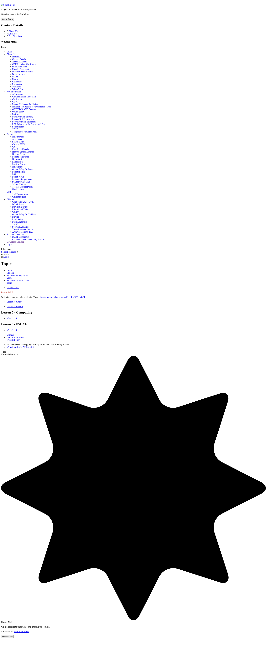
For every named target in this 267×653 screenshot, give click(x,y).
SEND (15, 129)
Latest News (17, 162)
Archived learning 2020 (22, 232)
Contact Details (19, 59)
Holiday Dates (18, 154)
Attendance (17, 139)
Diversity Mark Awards (22, 71)
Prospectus (17, 84)
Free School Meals (20, 149)
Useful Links (18, 189)
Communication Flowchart (24, 97)
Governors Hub (19, 197)
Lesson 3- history (14, 302)
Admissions (17, 94)
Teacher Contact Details (22, 187)
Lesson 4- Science (15, 306)
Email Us (12, 34)
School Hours (18, 142)
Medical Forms (18, 164)
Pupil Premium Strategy (22, 117)
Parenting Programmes (22, 179)
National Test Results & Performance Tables (31, 107)
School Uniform (19, 184)
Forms (15, 79)
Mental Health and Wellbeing (25, 104)
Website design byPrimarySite (21, 347)
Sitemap (10, 335)
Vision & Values (19, 61)
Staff (9, 192)
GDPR (15, 102)
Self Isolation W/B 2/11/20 (18, 280)
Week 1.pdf (12, 318)
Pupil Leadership (19, 222)
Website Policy (13, 340)
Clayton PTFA (18, 144)
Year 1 (9, 278)
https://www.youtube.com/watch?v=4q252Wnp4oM (62, 297)
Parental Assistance (20, 157)
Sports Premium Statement (23, 122)
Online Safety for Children (24, 214)
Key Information (14, 92)
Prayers (15, 217)
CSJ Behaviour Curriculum (24, 64)
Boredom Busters (20, 207)
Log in (10, 244)
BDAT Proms (18, 204)
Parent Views (18, 177)
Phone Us (13, 31)
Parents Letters (18, 172)
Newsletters (17, 167)
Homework (17, 159)
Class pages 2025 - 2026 (23, 202)
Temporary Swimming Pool (24, 132)
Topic (9, 283)
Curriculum (17, 99)
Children (10, 199)
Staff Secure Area (20, 194)
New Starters (18, 137)
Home (9, 51)
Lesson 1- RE (13, 287)
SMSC (15, 224)
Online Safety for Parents (23, 169)
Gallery (15, 212)
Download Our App (15, 242)
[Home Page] (8, 5)
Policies (15, 114)
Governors (17, 81)
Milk (14, 174)
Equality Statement (20, 69)
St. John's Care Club (21, 182)
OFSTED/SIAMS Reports (24, 109)
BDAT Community (20, 237)
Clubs (14, 147)
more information (21, 631)
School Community (15, 234)
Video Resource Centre (22, 229)
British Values (18, 74)
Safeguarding (18, 127)
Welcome (16, 56)
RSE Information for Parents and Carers (29, 124)
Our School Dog (19, 66)
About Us (11, 54)
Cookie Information (15, 337)
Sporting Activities (20, 227)
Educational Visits (20, 209)
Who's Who (17, 89)
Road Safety (17, 219)
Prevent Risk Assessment (23, 119)
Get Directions (15, 36)
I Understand (7, 636)
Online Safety (18, 112)
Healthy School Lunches (23, 152)
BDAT (15, 76)
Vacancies (16, 87)
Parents (10, 134)
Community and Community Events (28, 239)
